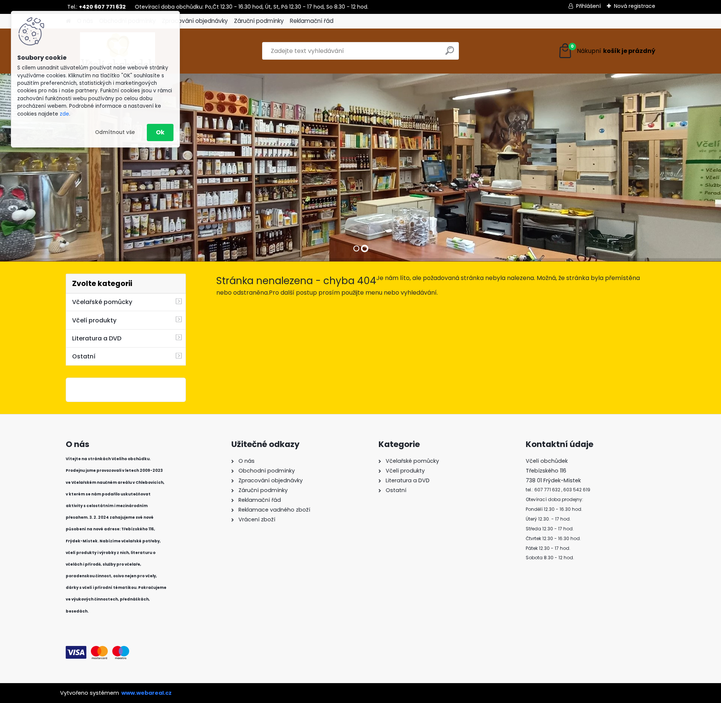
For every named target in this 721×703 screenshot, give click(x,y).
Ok (160, 132)
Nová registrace (634, 6)
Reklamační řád (311, 21)
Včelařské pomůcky (102, 302)
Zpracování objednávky (195, 21)
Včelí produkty (94, 320)
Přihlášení (588, 6)
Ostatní (83, 356)
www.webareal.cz (146, 693)
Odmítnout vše (115, 132)
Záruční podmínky (259, 21)
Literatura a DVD (96, 338)
